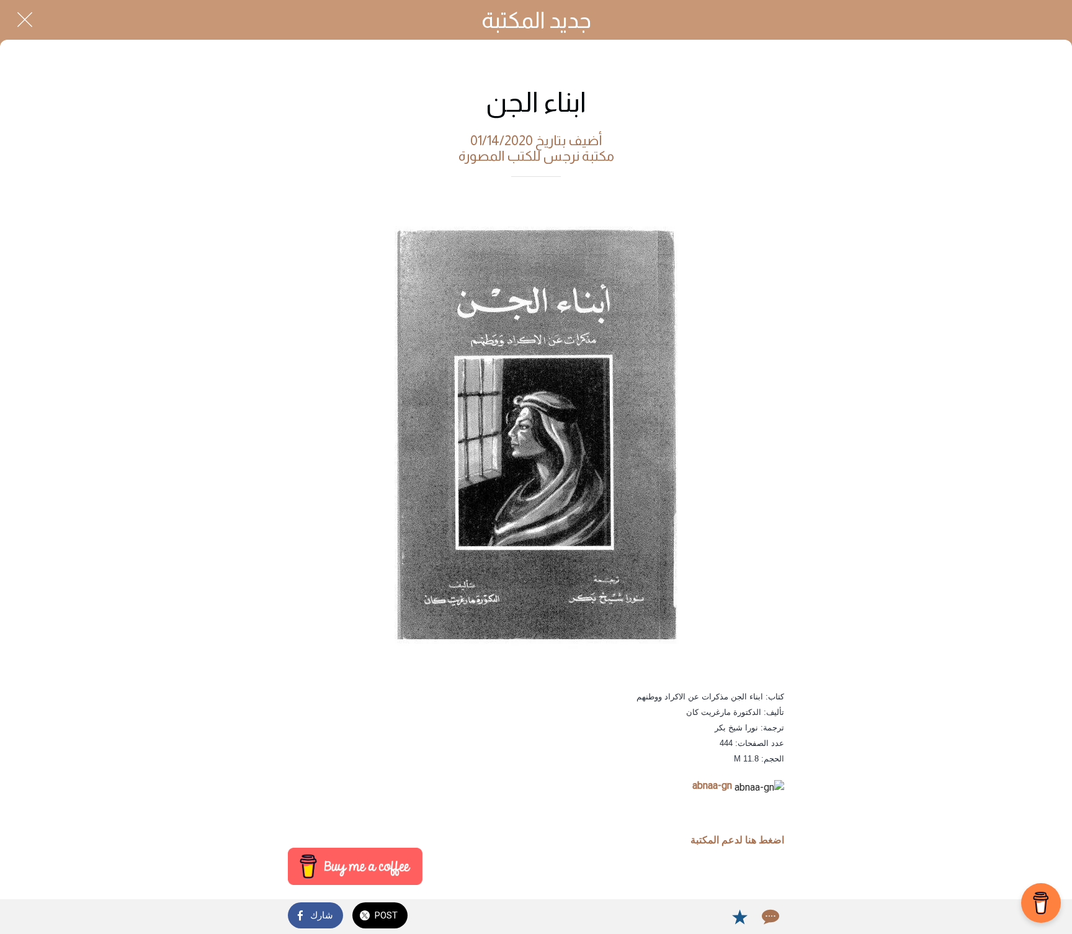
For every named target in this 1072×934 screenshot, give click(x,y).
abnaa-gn (712, 785)
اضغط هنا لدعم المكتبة (737, 840)
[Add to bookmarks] (739, 917)
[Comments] (769, 917)
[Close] (24, 19)
